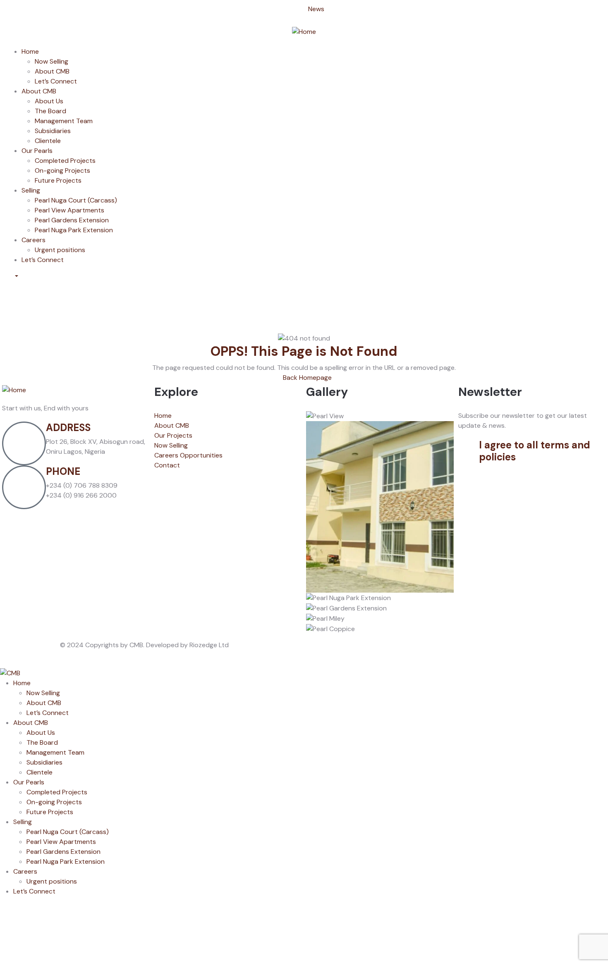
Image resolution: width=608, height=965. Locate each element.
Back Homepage (306, 377)
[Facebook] (18, 301)
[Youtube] (63, 301)
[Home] (304, 31)
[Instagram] (41, 301)
